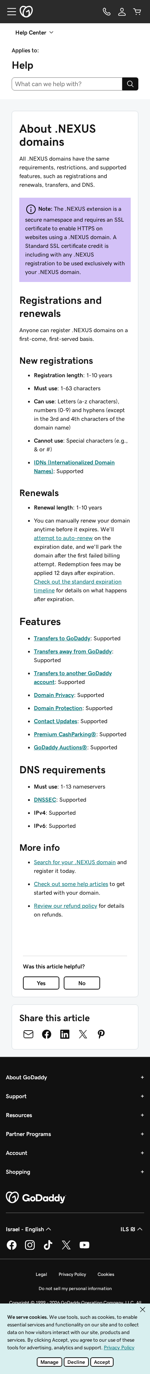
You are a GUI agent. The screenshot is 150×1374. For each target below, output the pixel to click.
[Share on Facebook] (47, 1034)
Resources (19, 1115)
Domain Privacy (54, 695)
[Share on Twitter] (83, 1034)
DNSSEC (45, 799)
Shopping (18, 1171)
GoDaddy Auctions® (60, 747)
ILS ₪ (128, 1229)
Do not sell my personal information (75, 1288)
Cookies (106, 1274)
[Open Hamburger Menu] (9, 12)
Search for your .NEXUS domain (75, 862)
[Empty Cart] (137, 12)
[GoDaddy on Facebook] (11, 1249)
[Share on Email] (28, 1034)
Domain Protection (58, 708)
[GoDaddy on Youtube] (84, 1249)
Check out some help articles (71, 884)
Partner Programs (28, 1134)
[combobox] (67, 84)
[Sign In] (122, 12)
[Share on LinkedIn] (65, 1034)
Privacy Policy (72, 1274)
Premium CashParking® (65, 734)
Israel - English (25, 1229)
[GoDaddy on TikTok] (48, 1249)
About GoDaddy (26, 1077)
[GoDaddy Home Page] (36, 1198)
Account (16, 1153)
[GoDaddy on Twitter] (66, 1249)
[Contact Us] (107, 12)
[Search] (130, 83)
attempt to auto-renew (63, 538)
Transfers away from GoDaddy (73, 651)
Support (16, 1096)
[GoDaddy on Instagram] (30, 1249)
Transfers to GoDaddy (62, 638)
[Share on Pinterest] (101, 1034)
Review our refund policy (65, 905)
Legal (41, 1274)
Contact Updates (55, 721)
